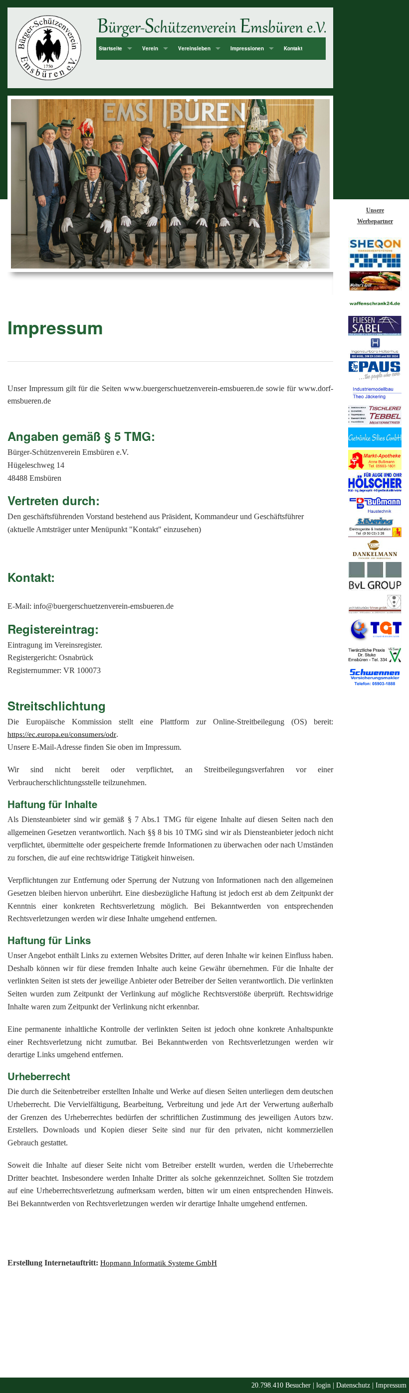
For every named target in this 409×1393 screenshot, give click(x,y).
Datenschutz (353, 1385)
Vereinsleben (194, 48)
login (323, 1385)
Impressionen (247, 48)
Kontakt (293, 48)
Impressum (391, 1385)
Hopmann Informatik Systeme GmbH (158, 1263)
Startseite (110, 48)
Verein (150, 48)
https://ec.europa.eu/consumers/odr (61, 734)
